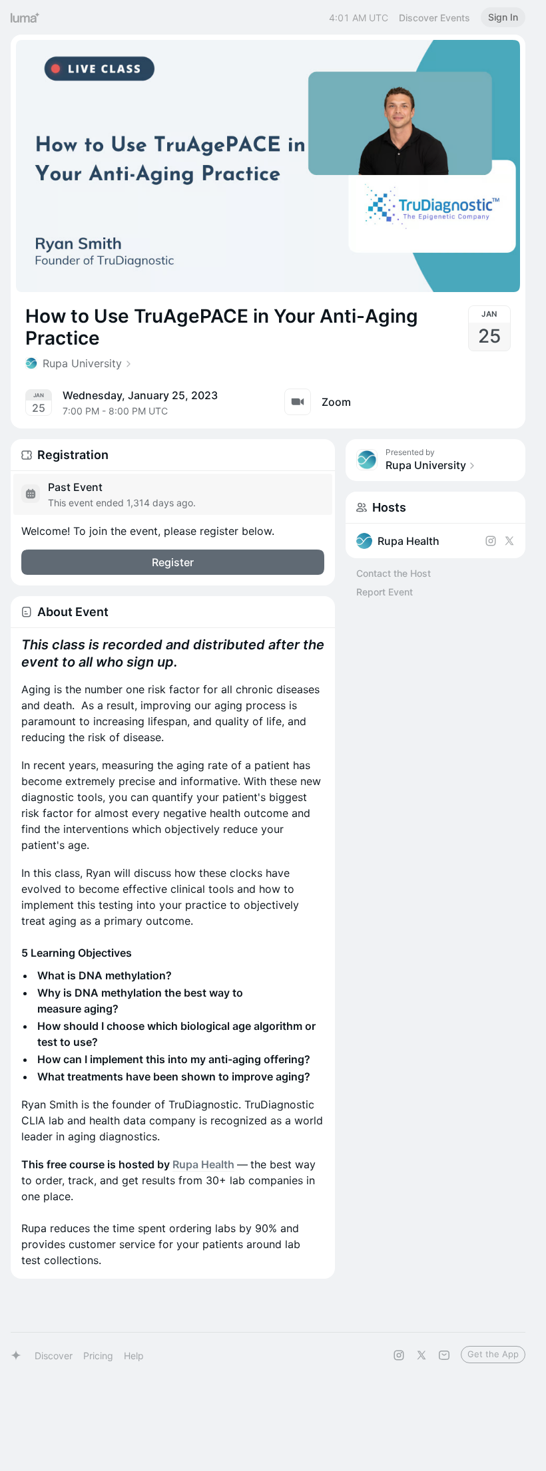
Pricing (98, 1355)
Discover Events (434, 17)
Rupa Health (203, 1164)
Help (134, 1355)
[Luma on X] (421, 1355)
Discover (54, 1355)
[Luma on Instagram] (399, 1355)
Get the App (493, 1354)
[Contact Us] (444, 1355)
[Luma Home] (25, 17)
